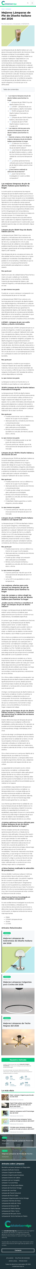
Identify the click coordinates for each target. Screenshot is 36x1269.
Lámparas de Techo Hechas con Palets (14, 1216)
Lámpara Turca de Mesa (10, 1183)
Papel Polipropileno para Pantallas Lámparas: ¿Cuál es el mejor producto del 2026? (21, 1104)
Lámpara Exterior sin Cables (11, 1178)
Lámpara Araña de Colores (10, 1170)
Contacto (18, 1250)
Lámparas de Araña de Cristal (11, 1203)
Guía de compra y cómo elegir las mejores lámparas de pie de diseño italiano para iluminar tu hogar (19, 139)
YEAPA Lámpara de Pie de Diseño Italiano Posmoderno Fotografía (19, 113)
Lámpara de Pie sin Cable (10, 1195)
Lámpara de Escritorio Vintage (12, 1188)
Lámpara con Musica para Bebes (12, 1185)
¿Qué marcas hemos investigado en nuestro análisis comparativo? (19, 176)
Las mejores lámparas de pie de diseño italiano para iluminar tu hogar (19, 98)
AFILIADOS (9, 1258)
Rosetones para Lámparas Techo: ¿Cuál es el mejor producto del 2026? (22, 1120)
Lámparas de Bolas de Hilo (10, 1206)
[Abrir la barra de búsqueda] (28, 2)
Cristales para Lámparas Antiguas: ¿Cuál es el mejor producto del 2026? (22, 1128)
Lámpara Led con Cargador (11, 1180)
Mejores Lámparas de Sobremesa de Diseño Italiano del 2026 (17, 940)
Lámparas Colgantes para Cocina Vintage (15, 1198)
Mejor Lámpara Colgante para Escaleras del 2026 (22, 1095)
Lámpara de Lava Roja (9, 1190)
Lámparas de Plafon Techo (10, 1211)
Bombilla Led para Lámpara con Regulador (16, 1167)
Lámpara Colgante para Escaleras (13, 1175)
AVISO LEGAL (13, 1261)
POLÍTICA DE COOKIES (22, 1258)
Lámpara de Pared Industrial (11, 1193)
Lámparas (8, 9)
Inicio (3, 9)
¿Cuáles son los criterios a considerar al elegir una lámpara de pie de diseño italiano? (20, 146)
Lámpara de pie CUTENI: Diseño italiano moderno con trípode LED (19, 124)
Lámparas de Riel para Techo (11, 1213)
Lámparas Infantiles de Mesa (11, 1201)
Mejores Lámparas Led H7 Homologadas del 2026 (22, 1112)
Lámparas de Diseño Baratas (11, 1208)
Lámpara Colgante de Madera (11, 1172)
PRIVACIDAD (23, 1261)
